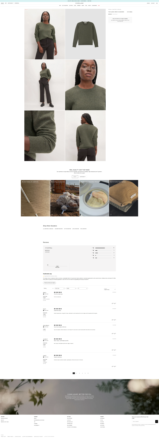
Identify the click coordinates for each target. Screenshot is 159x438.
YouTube (102, 421)
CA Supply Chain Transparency (27, 436)
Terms (143, 425)
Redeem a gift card (5, 421)
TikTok (101, 420)
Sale (99, 5)
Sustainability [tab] (82, 176)
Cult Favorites (65, 5)
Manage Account (4, 418)
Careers (35, 423)
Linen (75, 5)
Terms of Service (10, 436)
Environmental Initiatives (39, 420)
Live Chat (69, 420)
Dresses (78, 5)
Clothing (71, 5)
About (35, 418)
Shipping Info (69, 423)
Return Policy (70, 421)
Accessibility (36, 425)
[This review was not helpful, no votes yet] (114, 303)
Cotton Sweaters (67, 228)
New (60, 5)
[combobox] (48, 289)
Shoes (89, 5)
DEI (34, 421)
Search (148, 3)
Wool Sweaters (83, 228)
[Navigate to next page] (88, 373)
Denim (83, 5)
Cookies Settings (18, 436)
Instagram (102, 418)
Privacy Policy (138, 425)
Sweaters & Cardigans (116, 9)
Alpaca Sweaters (75, 228)
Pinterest (102, 423)
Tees (86, 5)
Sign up (2, 420)
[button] (157, 3)
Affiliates (102, 425)
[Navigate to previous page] (71, 373)
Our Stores (102, 427)
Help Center (69, 418)
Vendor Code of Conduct (38, 436)
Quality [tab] (75, 176)
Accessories (94, 5)
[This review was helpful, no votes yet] (112, 303)
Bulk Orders (69, 425)
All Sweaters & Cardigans (48, 228)
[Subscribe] (156, 421)
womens (109, 9)
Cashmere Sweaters (59, 228)
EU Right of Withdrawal (72, 427)
